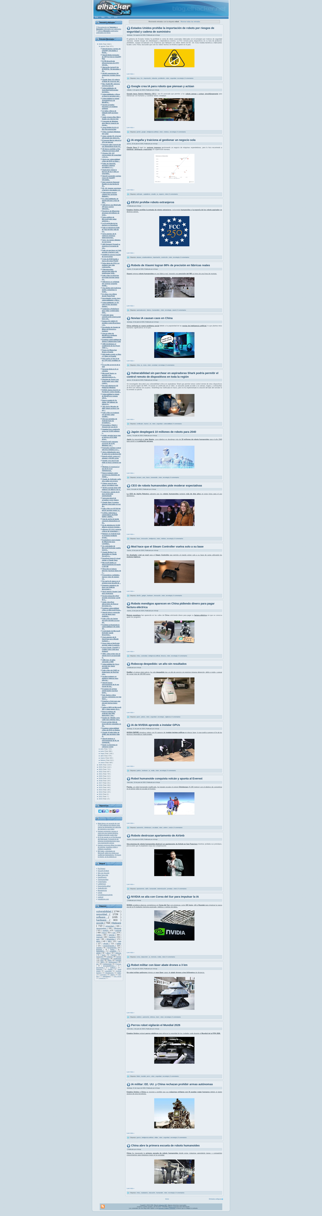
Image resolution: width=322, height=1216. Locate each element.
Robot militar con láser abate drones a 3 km (159, 965)
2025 (101, 765)
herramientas (112, 948)
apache (110, 957)
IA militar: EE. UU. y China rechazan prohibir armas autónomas (172, 1084)
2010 (101, 799)
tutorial (112, 935)
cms (102, 960)
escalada (155, 827)
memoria (154, 957)
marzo (102, 758)
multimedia (117, 958)
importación (147, 78)
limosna (163, 655)
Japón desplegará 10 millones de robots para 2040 (163, 431)
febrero (103, 760)
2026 (101, 44)
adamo (112, 974)
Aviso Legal (172, 1206)
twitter (118, 944)
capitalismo (147, 194)
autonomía (140, 827)
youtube (99, 948)
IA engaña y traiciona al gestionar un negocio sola (163, 140)
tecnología (180, 78)
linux (104, 933)
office (108, 953)
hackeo (146, 423)
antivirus (118, 953)
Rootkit (110, 969)
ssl (97, 964)
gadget (144, 595)
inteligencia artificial (153, 132)
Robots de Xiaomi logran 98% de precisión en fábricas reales (170, 265)
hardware (102, 920)
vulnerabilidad (104, 911)
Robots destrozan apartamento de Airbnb (157, 835)
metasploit (108, 971)
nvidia (99, 935)
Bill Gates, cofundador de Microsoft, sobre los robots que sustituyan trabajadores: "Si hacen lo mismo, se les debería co (109, 854)
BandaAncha (102, 890)
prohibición (161, 78)
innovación (144, 538)
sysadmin (113, 951)
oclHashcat (102, 978)
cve (114, 933)
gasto (138, 717)
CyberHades (102, 882)
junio (102, 751)
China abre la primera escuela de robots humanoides (165, 1145)
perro (148, 1076)
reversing (103, 974)
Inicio (167, 1199)
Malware (116, 923)
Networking (100, 951)
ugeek (100, 893)
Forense (118, 964)
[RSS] (103, 1206)
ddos (98, 941)
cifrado (106, 944)
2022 (101, 772)
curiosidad (144, 655)
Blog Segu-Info (103, 875)
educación (152, 1192)
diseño (139, 595)
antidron (139, 1017)
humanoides (156, 310)
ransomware (101, 928)
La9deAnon (102, 884)
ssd (98, 939)
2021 (101, 774)
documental (100, 967)
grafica (139, 770)
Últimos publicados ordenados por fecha (107, 32)
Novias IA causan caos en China (152, 318)
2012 (101, 794)
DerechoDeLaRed (104, 886)
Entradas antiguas (215, 1199)
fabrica (149, 310)
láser (158, 1017)
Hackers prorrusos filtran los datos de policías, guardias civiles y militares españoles (109, 847)
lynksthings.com (103, 899)
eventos (118, 960)
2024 (101, 767)
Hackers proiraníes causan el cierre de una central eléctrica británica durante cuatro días (108, 833)
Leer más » (130, 74)
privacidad (110, 926)
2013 (101, 792)
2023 (101, 769)
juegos (119, 957)
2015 (101, 787)
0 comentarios (189, 78)
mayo (102, 753)
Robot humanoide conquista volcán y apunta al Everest (166, 778)
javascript (99, 957)
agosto (103, 46)
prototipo (170, 888)
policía (143, 717)
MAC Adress (117, 976)
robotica (166, 132)
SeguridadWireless (109, 966)
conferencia (107, 964)
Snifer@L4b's (102, 888)
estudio (153, 194)
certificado (140, 423)
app (119, 941)
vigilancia (168, 717)
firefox (113, 949)
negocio (161, 194)
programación (109, 946)
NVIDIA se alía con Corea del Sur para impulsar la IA (165, 896)
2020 (101, 776)
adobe (98, 953)
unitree (165, 827)
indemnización (161, 888)
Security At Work (103, 871)
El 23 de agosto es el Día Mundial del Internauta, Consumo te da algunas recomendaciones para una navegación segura (109, 840)
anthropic (140, 194)
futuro (148, 477)
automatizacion (141, 310)
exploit (106, 930)
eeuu (138, 78)
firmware (100, 949)
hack (104, 955)
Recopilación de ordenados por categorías (108, 28)
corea (138, 957)
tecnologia (173, 132)
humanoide (154, 477)
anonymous (113, 962)
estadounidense (147, 257)
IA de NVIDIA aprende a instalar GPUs (155, 725)
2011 (101, 796)
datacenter (144, 957)
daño (147, 888)
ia (157, 194)
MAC (103, 962)
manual (99, 937)
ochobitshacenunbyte (105, 895)
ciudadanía (144, 1192)
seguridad (102, 914)
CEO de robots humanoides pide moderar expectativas (166, 485)
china (138, 365)
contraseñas (104, 958)
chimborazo (148, 827)
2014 (101, 790)
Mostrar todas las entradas (190, 22)
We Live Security (103, 873)
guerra (139, 1137)
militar (156, 1137)
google (100, 923)
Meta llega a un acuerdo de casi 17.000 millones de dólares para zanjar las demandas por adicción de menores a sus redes (109, 826)
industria (154, 78)
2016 (101, 785)
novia (145, 365)
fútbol (138, 1076)
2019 (101, 778)
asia (144, 477)
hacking (112, 937)
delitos (119, 973)
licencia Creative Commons (167, 1208)
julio (102, 749)
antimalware (107, 976)
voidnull (100, 897)
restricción (164, 257)
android (118, 930)
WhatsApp (110, 939)
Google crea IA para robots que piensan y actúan (162, 86)
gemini (139, 132)
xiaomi (174, 310)
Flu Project (101, 869)
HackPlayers (102, 877)
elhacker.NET (163, 1205)
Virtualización (109, 973)
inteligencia (152, 538)
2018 (101, 781)
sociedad (155, 365)
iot (150, 423)
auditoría (113, 967)
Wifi (110, 941)
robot (167, 78)
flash (110, 960)
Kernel (114, 955)
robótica (163, 538)
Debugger (99, 969)
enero (102, 762)
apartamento (141, 888)
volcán (171, 827)
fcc (142, 78)
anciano (139, 477)
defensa (152, 1017)
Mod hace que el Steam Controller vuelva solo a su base (167, 546)
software (102, 917)
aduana (139, 257)
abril (102, 756)
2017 (101, 783)
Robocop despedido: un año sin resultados (159, 663)
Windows (117, 928)
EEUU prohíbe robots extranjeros (152, 202)
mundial (143, 1076)
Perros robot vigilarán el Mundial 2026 (155, 1025)
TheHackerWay (103, 879)
